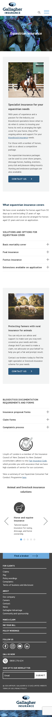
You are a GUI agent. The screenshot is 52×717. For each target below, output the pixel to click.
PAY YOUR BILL (9, 625)
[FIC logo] (26, 444)
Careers (6, 600)
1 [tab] (21, 539)
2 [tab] (24, 539)
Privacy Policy (21, 688)
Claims (6, 571)
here (24, 477)
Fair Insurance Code (38, 460)
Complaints (8, 581)
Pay (4, 575)
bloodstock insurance (18, 137)
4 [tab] (31, 539)
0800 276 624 (16, 660)
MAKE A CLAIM (9, 619)
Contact (6, 603)
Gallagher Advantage (12, 610)
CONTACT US (19, 179)
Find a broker (21, 555)
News (5, 606)
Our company (9, 596)
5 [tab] (34, 539)
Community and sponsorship (16, 613)
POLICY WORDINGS (11, 630)
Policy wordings (10, 578)
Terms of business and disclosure (18, 585)
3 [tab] (28, 539)
